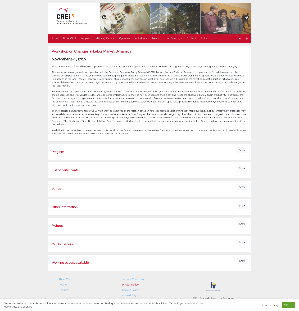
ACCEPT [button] (288, 305)
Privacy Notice (130, 284)
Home (54, 38)
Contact (191, 38)
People (85, 38)
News (155, 38)
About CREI (69, 38)
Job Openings (174, 38)
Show (242, 150)
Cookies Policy (130, 290)
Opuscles (124, 38)
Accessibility (129, 295)
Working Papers (105, 38)
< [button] (104, 17)
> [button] (246, 17)
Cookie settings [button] (270, 305)
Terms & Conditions (133, 279)
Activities (140, 38)
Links (204, 38)
